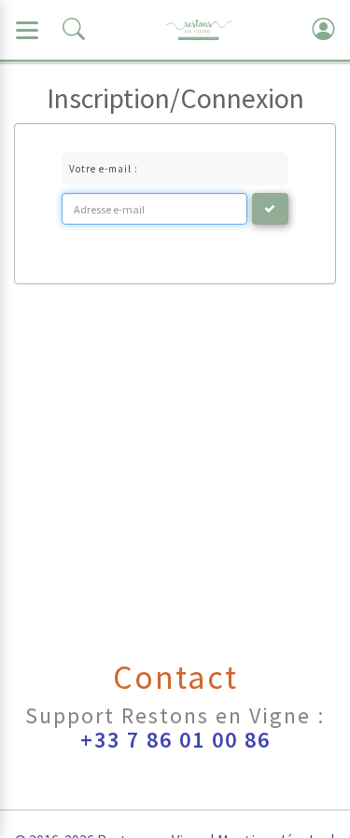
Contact (175, 677)
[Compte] (322, 29)
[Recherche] (73, 29)
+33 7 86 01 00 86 (175, 739)
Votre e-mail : (103, 168)
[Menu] (27, 29)
